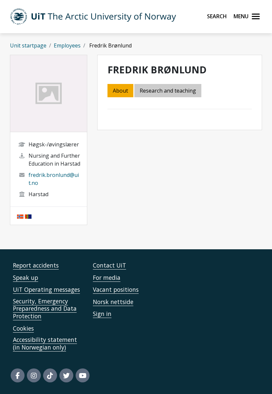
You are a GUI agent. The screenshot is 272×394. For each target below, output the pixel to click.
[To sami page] (28, 215)
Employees (67, 45)
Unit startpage (28, 45)
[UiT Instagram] (34, 375)
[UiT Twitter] (66, 375)
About (120, 90)
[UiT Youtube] (83, 375)
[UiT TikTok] (50, 375)
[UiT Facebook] (18, 375)
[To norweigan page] (20, 215)
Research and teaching (168, 90)
